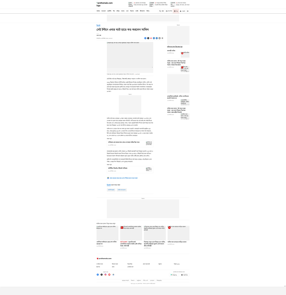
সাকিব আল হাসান (122, 190)
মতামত (122, 11)
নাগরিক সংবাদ (100, 264)
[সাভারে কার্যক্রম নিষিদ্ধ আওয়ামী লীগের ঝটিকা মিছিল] (151, 4)
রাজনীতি (109, 11)
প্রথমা (113, 267)
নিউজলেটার (159, 280)
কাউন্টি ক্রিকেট (111, 190)
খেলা (127, 11)
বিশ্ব (114, 11)
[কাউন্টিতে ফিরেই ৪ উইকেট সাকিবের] (149, 169)
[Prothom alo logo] (104, 259)
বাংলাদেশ (104, 11)
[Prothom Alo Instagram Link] (106, 274)
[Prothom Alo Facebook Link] (98, 274)
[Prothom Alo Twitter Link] (102, 274)
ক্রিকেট (98, 25)
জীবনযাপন (142, 11)
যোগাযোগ (152, 280)
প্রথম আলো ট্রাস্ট (146, 264)
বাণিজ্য (117, 11)
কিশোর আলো (115, 264)
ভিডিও (148, 11)
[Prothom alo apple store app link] (184, 275)
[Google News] (113, 274)
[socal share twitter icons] (148, 39)
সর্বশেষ (98, 11)
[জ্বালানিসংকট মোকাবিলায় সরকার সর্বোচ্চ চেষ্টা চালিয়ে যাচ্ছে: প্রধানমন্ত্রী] (131, 233)
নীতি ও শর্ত (145, 280)
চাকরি (137, 11)
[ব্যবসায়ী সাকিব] (185, 55)
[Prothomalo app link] (174, 275)
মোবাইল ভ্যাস (130, 267)
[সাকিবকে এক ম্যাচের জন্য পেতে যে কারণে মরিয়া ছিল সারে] (149, 143)
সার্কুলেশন (139, 280)
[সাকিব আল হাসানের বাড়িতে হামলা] (178, 233)
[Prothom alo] (107, 4)
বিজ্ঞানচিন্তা (130, 264)
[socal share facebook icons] (145, 39)
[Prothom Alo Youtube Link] (110, 274)
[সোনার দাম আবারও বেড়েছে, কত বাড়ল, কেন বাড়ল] (173, 4)
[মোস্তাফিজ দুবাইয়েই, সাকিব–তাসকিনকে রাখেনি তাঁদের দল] (185, 102)
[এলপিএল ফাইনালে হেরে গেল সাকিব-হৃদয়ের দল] (107, 233)
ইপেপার (98, 267)
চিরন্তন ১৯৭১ (176, 264)
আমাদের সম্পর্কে (125, 280)
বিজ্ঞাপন (132, 280)
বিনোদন (132, 11)
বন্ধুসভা (160, 264)
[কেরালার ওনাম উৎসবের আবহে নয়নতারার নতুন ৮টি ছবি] (130, 4)
